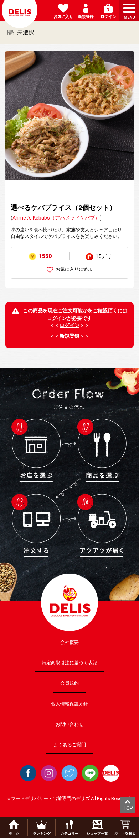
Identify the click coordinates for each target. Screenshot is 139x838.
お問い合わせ (69, 724)
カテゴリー (69, 833)
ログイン (69, 325)
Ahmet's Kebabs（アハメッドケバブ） (56, 218)
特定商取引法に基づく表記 (69, 662)
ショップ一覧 (97, 833)
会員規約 (69, 683)
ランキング (42, 833)
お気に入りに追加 (74, 269)
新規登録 (69, 336)
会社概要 (69, 642)
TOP (128, 808)
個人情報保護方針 (69, 703)
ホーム (14, 833)
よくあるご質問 (69, 744)
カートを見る (125, 833)
